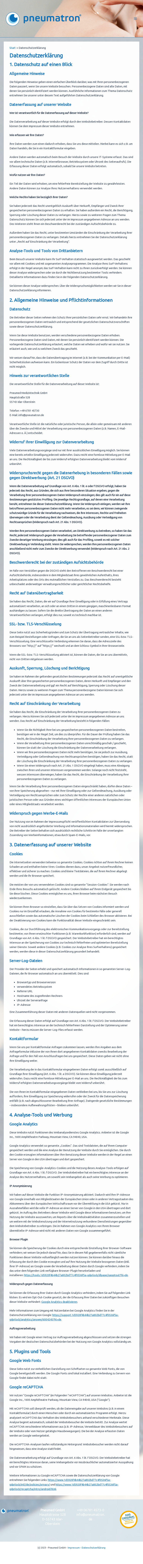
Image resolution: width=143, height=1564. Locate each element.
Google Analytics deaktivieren (59, 1301)
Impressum (74, 1547)
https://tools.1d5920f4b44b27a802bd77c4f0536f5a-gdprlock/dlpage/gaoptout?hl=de (76, 1275)
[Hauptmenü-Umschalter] (135, 19)
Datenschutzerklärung (93, 1547)
